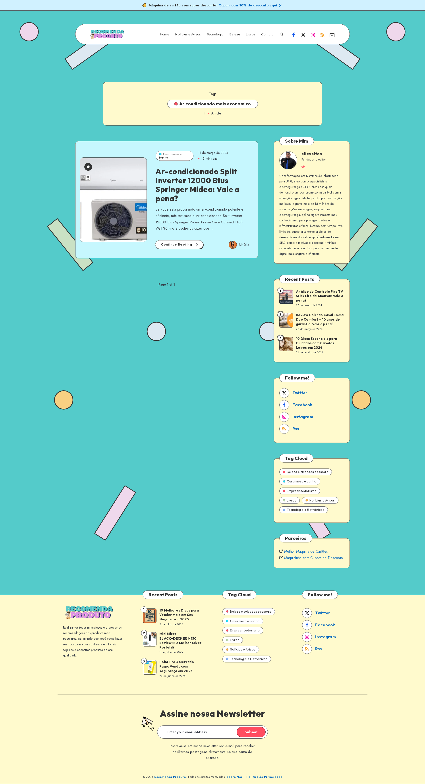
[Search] (281, 34)
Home (164, 34)
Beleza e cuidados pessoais (307, 472)
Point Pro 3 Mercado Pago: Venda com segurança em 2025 (176, 666)
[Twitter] (303, 35)
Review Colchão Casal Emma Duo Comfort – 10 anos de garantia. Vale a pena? (320, 319)
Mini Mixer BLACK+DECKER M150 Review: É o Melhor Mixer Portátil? (180, 640)
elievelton (311, 153)
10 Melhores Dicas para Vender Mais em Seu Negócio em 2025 (179, 614)
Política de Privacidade (264, 777)
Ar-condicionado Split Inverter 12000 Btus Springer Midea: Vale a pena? (197, 184)
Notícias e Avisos (188, 34)
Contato (267, 34)
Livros (250, 34)
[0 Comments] (88, 167)
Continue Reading (177, 244)
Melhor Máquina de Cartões (306, 551)
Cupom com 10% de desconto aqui (248, 5)
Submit (251, 732)
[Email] (332, 35)
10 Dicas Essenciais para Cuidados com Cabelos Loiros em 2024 (316, 343)
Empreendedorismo (302, 491)
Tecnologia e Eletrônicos (305, 510)
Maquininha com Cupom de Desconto (313, 557)
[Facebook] (294, 35)
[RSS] (322, 35)
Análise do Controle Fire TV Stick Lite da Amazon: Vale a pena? (319, 296)
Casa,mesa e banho (170, 155)
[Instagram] (313, 35)
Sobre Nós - (236, 777)
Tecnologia (215, 34)
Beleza (234, 34)
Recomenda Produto (170, 777)
